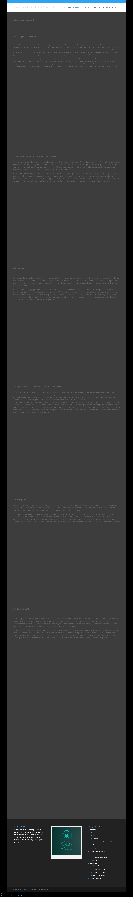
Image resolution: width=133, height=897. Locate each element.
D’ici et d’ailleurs (98, 866)
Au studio (67, 7)
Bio (94, 835)
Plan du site (94, 860)
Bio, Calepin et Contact (102, 7)
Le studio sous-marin (100, 857)
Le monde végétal (99, 872)
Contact (95, 845)
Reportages (94, 863)
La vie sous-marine (99, 854)
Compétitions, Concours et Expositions (106, 842)
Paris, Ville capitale (99, 875)
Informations (94, 833)
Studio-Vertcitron (95, 879)
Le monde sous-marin (81, 7)
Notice (95, 848)
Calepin (95, 839)
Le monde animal (99, 869)
